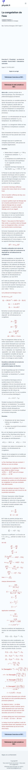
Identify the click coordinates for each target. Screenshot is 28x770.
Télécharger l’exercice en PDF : (14, 77)
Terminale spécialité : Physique (10, 21)
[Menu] (25, 3)
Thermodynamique (7, 19)
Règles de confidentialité (9, 755)
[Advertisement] (14, 42)
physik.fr (6, 5)
